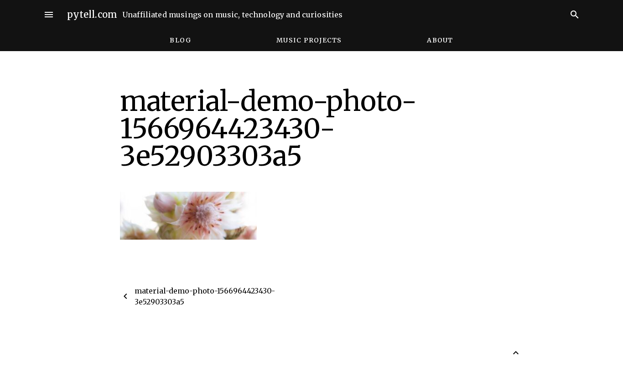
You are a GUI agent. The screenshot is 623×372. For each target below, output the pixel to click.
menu (48, 14)
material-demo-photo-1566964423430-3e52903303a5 (205, 296)
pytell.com (92, 14)
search (574, 14)
